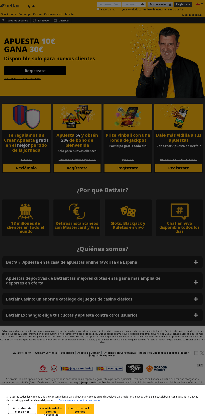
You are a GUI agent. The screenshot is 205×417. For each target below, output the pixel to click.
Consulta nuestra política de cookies (79, 400)
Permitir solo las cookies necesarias (51, 410)
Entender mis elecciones (22, 410)
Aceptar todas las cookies (80, 410)
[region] (102, 401)
